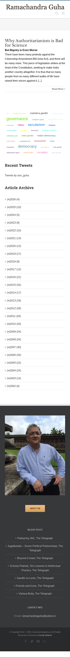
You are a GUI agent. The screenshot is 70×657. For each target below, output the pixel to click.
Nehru (21, 125)
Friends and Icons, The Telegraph (35, 585)
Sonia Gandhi (57, 147)
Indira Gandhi (27, 136)
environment (40, 141)
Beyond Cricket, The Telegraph (35, 558)
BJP (8, 113)
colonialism (10, 125)
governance (17, 118)
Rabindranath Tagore (13, 152)
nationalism (11, 141)
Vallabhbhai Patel (12, 136)
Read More (57, 89)
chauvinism (10, 147)
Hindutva (52, 125)
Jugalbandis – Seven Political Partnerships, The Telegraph (35, 548)
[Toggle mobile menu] (63, 13)
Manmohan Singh (57, 113)
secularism (36, 124)
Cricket (52, 141)
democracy (27, 146)
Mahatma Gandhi (39, 113)
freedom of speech (49, 130)
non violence (45, 147)
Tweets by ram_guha (17, 175)
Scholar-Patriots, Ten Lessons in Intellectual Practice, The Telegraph (35, 568)
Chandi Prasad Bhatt (19, 113)
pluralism (24, 130)
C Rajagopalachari (24, 141)
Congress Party (38, 119)
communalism (12, 130)
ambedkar (34, 130)
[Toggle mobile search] (56, 13)
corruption (42, 152)
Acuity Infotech (45, 635)
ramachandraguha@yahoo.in (39, 616)
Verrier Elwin (28, 152)
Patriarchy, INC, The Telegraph (35, 538)
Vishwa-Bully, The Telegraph (35, 593)
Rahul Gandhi (56, 152)
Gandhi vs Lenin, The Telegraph (35, 578)
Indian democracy (46, 135)
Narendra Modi (55, 119)
